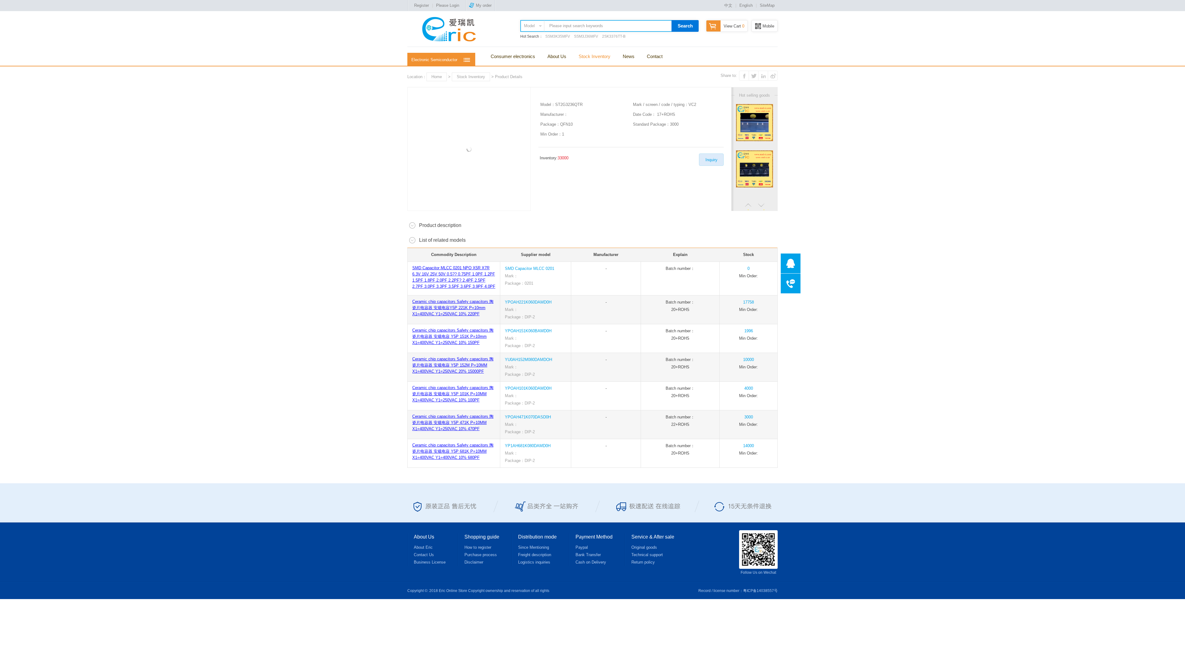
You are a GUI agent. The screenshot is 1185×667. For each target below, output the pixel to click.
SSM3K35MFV (557, 36)
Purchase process (480, 554)
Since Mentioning (533, 547)
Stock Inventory (594, 56)
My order (484, 5)
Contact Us (424, 554)
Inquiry (711, 159)
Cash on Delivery (591, 562)
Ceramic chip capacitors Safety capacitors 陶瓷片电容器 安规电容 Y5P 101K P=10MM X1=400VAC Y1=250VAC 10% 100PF (452, 393)
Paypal (582, 547)
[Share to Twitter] (754, 76)
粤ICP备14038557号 (760, 591)
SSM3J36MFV (586, 36)
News (628, 56)
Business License (430, 562)
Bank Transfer (588, 554)
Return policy (643, 562)
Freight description (534, 554)
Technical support (647, 554)
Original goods (644, 547)
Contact (655, 56)
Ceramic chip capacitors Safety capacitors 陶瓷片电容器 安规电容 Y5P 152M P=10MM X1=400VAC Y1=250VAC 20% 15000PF (452, 365)
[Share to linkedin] (763, 76)
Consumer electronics (513, 56)
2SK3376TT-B (614, 36)
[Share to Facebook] (744, 76)
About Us (556, 56)
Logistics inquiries (534, 562)
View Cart (734, 26)
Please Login (447, 5)
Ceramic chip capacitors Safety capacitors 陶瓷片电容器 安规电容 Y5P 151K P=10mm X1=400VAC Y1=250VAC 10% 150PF (452, 336)
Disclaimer (473, 562)
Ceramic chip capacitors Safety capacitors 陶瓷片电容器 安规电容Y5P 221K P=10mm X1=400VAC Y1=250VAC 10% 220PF (452, 307)
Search (685, 25)
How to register (477, 547)
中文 (728, 5)
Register (421, 5)
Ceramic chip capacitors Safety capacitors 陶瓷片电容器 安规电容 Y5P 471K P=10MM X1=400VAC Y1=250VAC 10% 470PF (452, 422)
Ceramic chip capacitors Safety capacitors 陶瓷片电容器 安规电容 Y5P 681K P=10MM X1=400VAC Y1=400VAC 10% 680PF (452, 451)
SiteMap (767, 5)
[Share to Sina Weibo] (773, 76)
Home (436, 76)
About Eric (423, 547)
